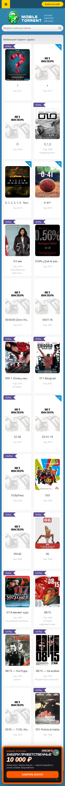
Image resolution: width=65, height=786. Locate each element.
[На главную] (33, 16)
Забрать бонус (32, 774)
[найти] (60, 28)
